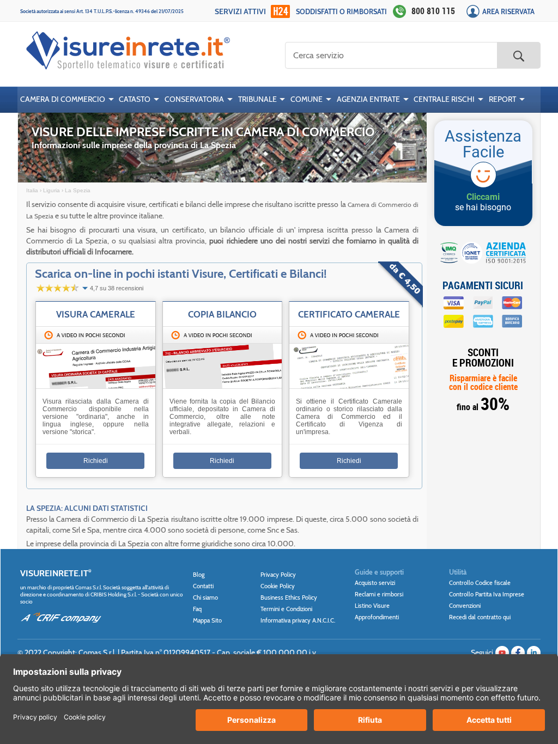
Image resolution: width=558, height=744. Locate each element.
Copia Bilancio (222, 314)
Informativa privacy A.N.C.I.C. (297, 620)
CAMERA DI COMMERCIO (62, 99)
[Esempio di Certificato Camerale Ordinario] (222, 386)
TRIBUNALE (257, 99)
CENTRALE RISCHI (444, 99)
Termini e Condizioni (286, 609)
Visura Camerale (95, 314)
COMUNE (306, 99)
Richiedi (95, 461)
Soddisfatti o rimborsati (341, 12)
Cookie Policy (277, 586)
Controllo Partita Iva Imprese (486, 594)
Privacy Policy (278, 574)
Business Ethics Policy (288, 597)
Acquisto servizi (375, 583)
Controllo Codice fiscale (480, 583)
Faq (197, 609)
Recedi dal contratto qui (480, 617)
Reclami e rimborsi (379, 594)
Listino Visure (372, 605)
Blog (199, 574)
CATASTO (134, 99)
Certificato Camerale (349, 314)
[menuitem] (67, 100)
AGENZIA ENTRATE (368, 99)
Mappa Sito (207, 620)
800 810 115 (433, 11)
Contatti (203, 586)
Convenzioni (465, 605)
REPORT (502, 99)
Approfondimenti (377, 617)
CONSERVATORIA (194, 99)
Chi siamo (205, 597)
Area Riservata (508, 12)
